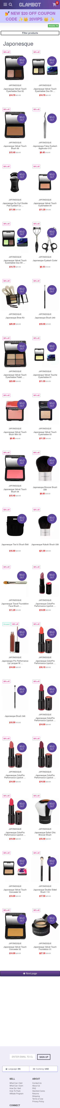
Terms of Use (37, 1098)
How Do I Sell (15, 1088)
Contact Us (37, 1083)
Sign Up (43, 1057)
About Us (36, 1085)
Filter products (30, 33)
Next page (31, 973)
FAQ (34, 1088)
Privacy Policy (38, 1101)
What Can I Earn (16, 1085)
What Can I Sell (16, 1083)
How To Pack (15, 1090)
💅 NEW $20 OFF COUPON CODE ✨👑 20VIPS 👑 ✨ (30, 16)
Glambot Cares (38, 1090)
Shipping (36, 1096)
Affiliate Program (16, 1093)
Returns (35, 1093)
